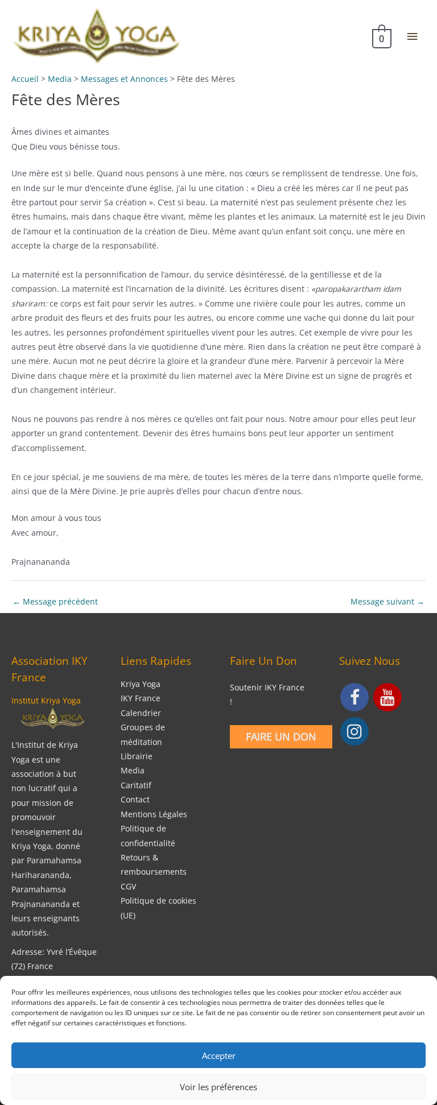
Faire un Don (281, 736)
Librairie (136, 756)
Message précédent (55, 601)
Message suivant (387, 601)
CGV (128, 886)
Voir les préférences (218, 1086)
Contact (135, 799)
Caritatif (136, 785)
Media (133, 770)
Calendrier (141, 712)
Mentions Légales (154, 814)
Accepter (219, 1055)
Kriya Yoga (140, 683)
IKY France (140, 698)
